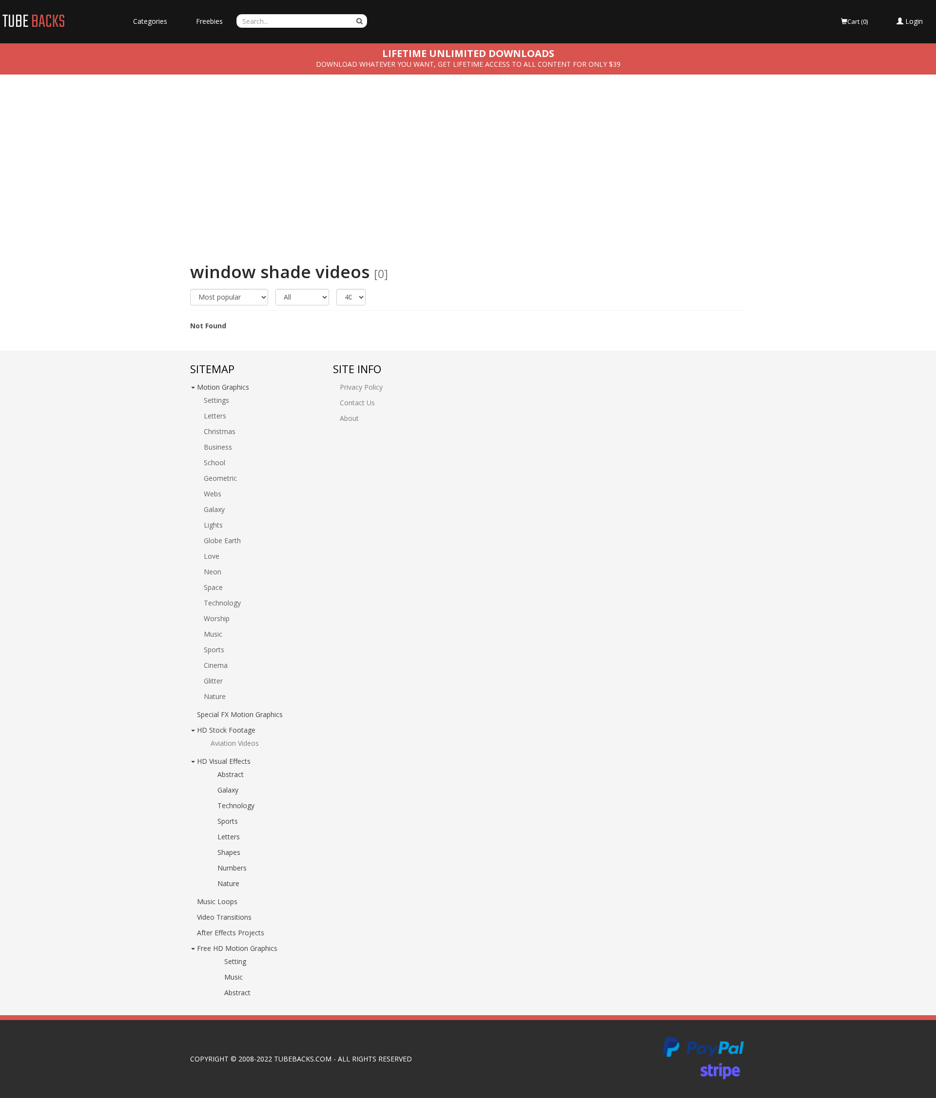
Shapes (228, 852)
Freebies (209, 21)
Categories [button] (150, 21)
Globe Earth (222, 540)
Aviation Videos (235, 743)
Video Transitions (224, 917)
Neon (212, 571)
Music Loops (217, 901)
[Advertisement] (468, 162)
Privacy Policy (361, 387)
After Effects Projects (230, 932)
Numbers (232, 867)
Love (211, 556)
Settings (216, 400)
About (349, 418)
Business (218, 447)
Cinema (216, 665)
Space (213, 587)
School (214, 462)
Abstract (230, 774)
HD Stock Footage (226, 730)
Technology (222, 602)
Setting (235, 961)
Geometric (220, 478)
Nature (215, 696)
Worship (217, 618)
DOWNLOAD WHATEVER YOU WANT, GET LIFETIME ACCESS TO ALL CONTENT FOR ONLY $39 (468, 64)
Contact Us (357, 402)
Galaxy (214, 509)
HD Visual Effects (224, 761)
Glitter (213, 680)
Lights (213, 525)
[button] (910, 21)
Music (213, 634)
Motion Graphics (223, 387)
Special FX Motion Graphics (240, 714)
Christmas (219, 431)
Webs (212, 493)
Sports (214, 649)
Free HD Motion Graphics (237, 948)
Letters (215, 415)
